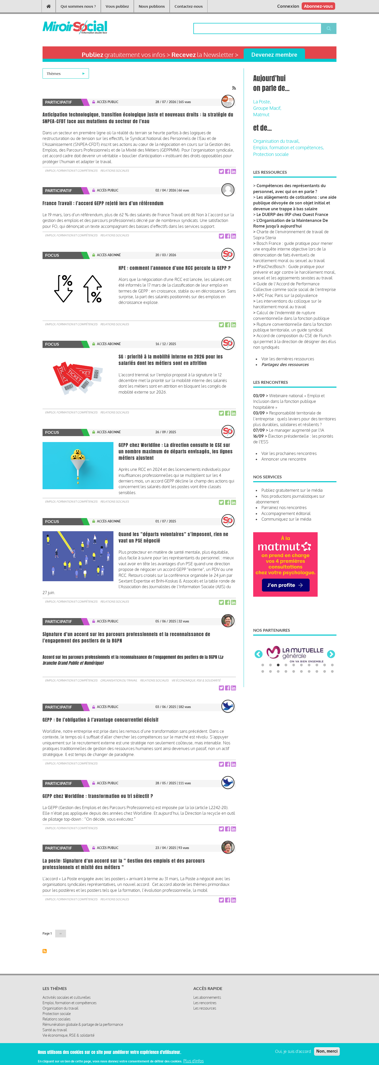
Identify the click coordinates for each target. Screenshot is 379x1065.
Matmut (261, 114)
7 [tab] (309, 665)
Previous (258, 654)
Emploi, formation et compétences (71, 170)
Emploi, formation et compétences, (288, 147)
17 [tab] (309, 671)
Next (331, 654)
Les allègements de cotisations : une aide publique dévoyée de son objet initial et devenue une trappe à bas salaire (294, 203)
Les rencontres (204, 1003)
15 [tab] (293, 671)
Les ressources (204, 1008)
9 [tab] (324, 665)
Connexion (288, 6)
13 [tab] (278, 671)
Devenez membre (274, 54)
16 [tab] (301, 671)
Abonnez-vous (318, 6)
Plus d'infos (193, 1060)
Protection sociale (271, 154)
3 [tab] (278, 665)
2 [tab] (270, 665)
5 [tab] (293, 665)
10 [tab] (332, 665)
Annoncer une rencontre (283, 459)
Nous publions (152, 6)
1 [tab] (262, 665)
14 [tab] (286, 671)
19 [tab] (324, 671)
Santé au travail (55, 1030)
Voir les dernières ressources (287, 358)
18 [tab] (316, 671)
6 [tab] (301, 665)
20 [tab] (332, 671)
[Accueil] (66, 27)
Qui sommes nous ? (78, 6)
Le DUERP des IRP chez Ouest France (292, 214)
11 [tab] (262, 671)
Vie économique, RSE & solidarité (195, 680)
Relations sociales (114, 170)
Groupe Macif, (267, 108)
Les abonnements (207, 997)
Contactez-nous (189, 6)
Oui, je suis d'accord (293, 1051)
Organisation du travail (118, 680)
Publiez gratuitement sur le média (292, 490)
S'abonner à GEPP (45, 951)
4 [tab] (286, 665)
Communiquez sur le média (286, 519)
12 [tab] (270, 671)
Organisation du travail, (276, 141)
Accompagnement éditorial (286, 513)
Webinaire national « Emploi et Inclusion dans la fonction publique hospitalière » (289, 401)
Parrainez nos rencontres (284, 507)
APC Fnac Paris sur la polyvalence (287, 295)
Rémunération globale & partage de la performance (83, 1024)
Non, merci (326, 1051)
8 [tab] (316, 665)
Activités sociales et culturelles (66, 997)
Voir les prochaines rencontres (289, 453)
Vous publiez (117, 6)
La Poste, (262, 101)
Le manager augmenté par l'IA (296, 430)
